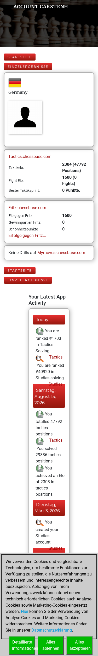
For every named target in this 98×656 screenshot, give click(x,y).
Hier (24, 611)
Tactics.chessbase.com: (30, 156)
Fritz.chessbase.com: (27, 207)
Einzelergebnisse (28, 67)
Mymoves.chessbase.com (61, 252)
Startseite (20, 57)
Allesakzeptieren (80, 645)
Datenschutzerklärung (51, 630)
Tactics (55, 357)
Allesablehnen (50, 645)
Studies (55, 384)
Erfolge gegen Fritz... (27, 235)
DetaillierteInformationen (23, 645)
